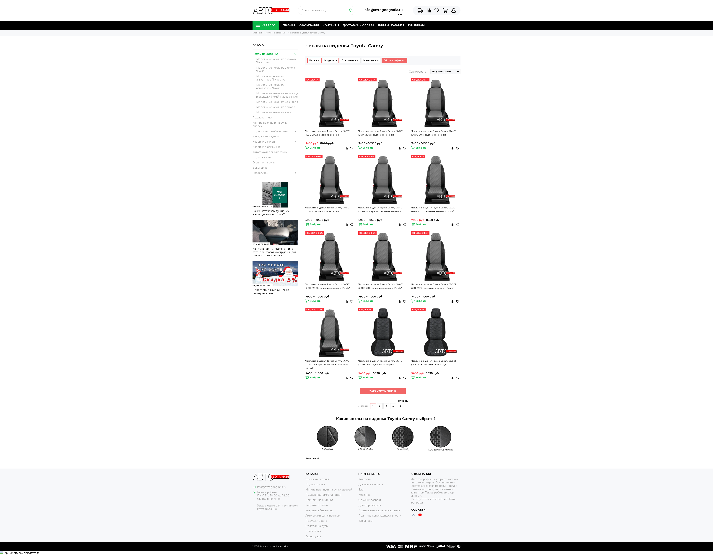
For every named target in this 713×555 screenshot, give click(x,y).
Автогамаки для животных (270, 152)
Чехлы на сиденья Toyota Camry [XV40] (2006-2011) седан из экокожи (433, 133)
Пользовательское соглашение (379, 510)
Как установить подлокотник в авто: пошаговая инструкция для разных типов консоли (274, 252)
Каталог (268, 25)
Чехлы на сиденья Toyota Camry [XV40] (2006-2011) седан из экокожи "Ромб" (380, 286)
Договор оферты (369, 505)
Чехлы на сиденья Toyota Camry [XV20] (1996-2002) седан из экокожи (327, 133)
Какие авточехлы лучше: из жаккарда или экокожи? (271, 212)
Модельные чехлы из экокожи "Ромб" (276, 69)
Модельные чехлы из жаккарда (277, 102)
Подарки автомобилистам (270, 131)
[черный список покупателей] (20, 552)
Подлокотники (262, 117)
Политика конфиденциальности (379, 515)
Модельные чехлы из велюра (275, 107)
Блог (361, 489)
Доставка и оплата (358, 25)
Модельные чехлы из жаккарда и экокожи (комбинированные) (277, 95)
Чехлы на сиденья (265, 54)
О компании (309, 25)
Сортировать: (418, 71)
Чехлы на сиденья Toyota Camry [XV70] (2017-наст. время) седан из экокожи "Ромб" (327, 364)
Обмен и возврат (369, 500)
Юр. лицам (416, 25)
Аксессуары (260, 173)
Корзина (364, 494)
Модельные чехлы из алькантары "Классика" (271, 78)
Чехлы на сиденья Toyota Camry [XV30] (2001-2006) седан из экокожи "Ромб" (327, 286)
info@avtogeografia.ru (383, 10)
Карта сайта (282, 546)
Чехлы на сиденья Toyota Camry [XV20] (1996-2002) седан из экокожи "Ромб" (433, 209)
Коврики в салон (264, 141)
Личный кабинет (391, 25)
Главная (289, 25)
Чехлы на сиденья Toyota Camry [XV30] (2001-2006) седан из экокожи (380, 133)
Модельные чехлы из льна (273, 112)
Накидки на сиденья (266, 136)
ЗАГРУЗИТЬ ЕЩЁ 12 (382, 391)
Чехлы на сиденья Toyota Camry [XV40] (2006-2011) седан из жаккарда (380, 362)
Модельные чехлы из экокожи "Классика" (276, 60)
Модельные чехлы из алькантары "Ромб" (270, 86)
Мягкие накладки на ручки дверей (270, 124)
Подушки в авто (263, 157)
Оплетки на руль (264, 162)
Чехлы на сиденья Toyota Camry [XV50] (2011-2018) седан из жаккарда (433, 362)
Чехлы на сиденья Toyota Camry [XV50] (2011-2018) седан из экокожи (327, 209)
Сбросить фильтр (394, 60)
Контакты (331, 25)
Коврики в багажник (266, 147)
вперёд (403, 400)
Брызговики (260, 167)
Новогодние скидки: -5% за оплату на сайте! (271, 291)
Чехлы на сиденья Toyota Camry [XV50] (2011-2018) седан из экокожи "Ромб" (433, 286)
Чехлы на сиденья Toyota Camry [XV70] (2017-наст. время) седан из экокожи (380, 209)
